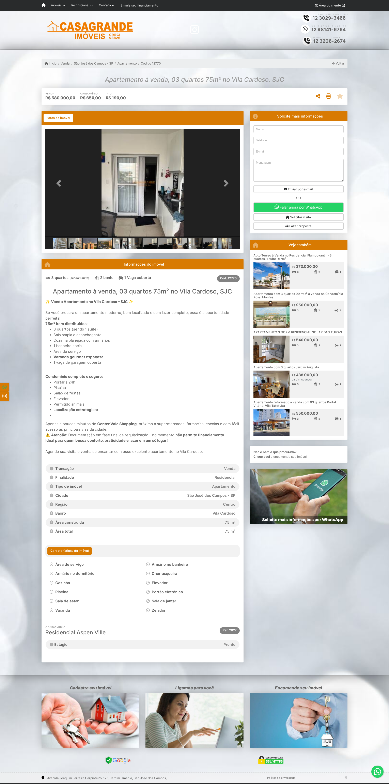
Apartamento (127, 63)
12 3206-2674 (329, 41)
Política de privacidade (281, 777)
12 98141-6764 (328, 29)
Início (52, 63)
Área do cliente (330, 5)
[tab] (58, 118)
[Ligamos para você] (194, 720)
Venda (65, 63)
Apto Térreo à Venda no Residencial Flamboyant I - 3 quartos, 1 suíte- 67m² (292, 257)
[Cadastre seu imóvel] (90, 720)
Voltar (339, 63)
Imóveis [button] (56, 5)
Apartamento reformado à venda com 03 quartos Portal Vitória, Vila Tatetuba (294, 404)
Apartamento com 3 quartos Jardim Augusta (286, 367)
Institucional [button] (80, 5)
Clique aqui (261, 457)
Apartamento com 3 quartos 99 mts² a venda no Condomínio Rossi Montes (298, 295)
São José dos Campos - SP (93, 63)
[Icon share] (194, 29)
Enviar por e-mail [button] (300, 189)
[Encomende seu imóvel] (298, 720)
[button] (60, 183)
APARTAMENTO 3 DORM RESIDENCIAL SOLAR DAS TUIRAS (297, 332)
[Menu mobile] (44, 5)
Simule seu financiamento (139, 5)
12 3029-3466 (329, 18)
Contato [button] (105, 5)
